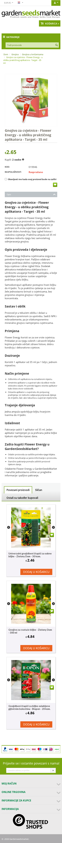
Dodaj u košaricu (36, 572)
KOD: (7, 166)
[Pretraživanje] (56, 45)
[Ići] (53, 770)
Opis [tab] (9, 194)
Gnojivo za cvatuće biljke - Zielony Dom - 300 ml (30, 631)
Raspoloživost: (13, 171)
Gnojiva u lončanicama (32, 54)
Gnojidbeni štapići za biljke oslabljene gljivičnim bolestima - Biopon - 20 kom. (29, 707)
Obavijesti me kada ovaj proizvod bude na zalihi (32, 179)
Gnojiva (15, 54)
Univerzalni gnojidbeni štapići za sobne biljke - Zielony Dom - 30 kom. (30, 555)
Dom (5, 54)
